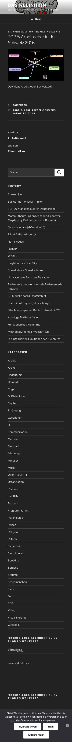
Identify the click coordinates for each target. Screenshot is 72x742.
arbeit (17, 110)
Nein (50, 726)
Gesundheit (15, 417)
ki (9, 424)
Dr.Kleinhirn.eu (17, 396)
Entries (15, 649)
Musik (11, 467)
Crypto (12, 389)
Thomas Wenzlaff (47, 32)
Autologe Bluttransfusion (23, 317)
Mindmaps (14, 453)
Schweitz (20, 113)
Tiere (11, 589)
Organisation (16, 482)
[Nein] (67, 725)
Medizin (13, 439)
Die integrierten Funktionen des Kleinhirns (34, 339)
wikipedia (14, 624)
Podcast (13, 503)
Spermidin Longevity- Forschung (28, 303)
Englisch (13, 403)
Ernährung (14, 410)
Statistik (13, 574)
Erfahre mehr (36, 734)
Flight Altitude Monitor (22, 234)
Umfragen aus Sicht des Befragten (29, 277)
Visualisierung (17, 617)
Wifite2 (12, 256)
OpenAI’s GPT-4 (17, 474)
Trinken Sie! (15, 194)
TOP (10, 603)
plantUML (14, 496)
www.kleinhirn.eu (18, 663)
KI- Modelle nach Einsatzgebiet (27, 296)
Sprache (13, 567)
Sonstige (13, 560)
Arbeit (12, 360)
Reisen (12, 525)
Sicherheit (14, 546)
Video (11, 610)
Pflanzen (13, 489)
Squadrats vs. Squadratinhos (25, 270)
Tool (10, 596)
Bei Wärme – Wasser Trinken (25, 201)
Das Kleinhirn (27, 5)
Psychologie (15, 517)
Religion (13, 532)
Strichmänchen (17, 582)
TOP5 (31, 113)
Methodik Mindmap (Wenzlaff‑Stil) (29, 331)
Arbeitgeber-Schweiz (39, 110)
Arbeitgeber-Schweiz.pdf (36, 86)
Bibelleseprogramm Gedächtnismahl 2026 (34, 310)
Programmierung (18, 510)
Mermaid (13, 446)
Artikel (12, 367)
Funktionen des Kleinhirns (24, 324)
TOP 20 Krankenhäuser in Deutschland (32, 208)
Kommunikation (18, 432)
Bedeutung (15, 375)
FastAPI (12, 248)
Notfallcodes (16, 241)
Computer (20, 105)
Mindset (13, 460)
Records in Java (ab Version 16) (26, 227)
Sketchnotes (16, 553)
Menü (38, 18)
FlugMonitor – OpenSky (22, 263)
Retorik (12, 539)
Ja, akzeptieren (28, 726)
